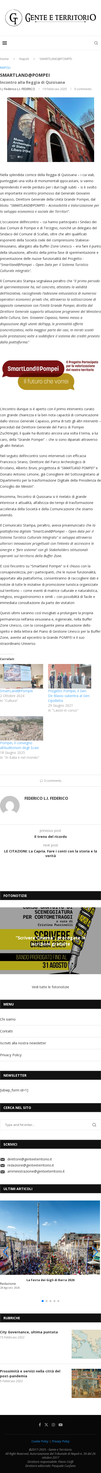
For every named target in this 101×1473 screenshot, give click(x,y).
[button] (4, 941)
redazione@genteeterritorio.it (30, 1165)
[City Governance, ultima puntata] (86, 1344)
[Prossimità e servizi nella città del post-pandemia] (86, 1383)
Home (4, 59)
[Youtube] (61, 1424)
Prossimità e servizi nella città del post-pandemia (30, 1373)
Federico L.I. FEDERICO (19, 89)
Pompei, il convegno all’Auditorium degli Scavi (19, 745)
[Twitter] (46, 1424)
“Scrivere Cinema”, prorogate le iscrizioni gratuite (51, 940)
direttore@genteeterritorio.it (29, 1159)
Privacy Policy (11, 1055)
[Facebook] (40, 1424)
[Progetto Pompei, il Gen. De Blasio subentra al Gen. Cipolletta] (69, 676)
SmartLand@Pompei (16, 691)
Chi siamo (8, 1019)
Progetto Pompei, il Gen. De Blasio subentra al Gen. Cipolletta (69, 696)
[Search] (96, 43)
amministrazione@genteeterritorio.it (36, 1171)
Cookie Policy (40, 1441)
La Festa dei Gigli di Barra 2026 (50, 1280)
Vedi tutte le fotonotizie (50, 987)
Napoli (24, 59)
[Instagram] (53, 1424)
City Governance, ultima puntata (29, 1332)
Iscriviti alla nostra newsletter (23, 1043)
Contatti (6, 1031)
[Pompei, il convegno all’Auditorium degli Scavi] (21, 728)
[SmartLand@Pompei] (21, 676)
